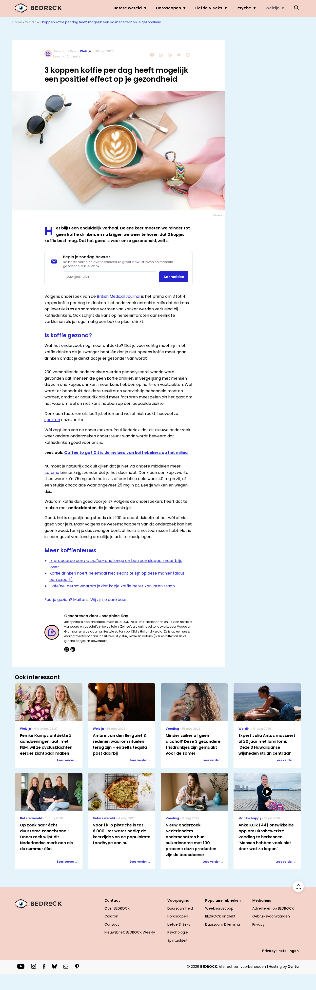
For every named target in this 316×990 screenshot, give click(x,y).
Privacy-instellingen (280, 950)
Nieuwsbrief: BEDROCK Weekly (129, 932)
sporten (52, 420)
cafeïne (51, 472)
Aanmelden (173, 276)
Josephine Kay (64, 51)
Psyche (244, 8)
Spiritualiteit (177, 940)
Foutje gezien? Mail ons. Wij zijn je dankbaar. (86, 599)
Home (17, 22)
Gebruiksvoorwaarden (271, 916)
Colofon (111, 916)
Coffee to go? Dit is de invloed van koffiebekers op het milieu (126, 452)
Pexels (217, 215)
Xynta (293, 966)
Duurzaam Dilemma (222, 924)
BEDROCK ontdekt (220, 916)
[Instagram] (66, 649)
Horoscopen (168, 8)
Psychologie (177, 932)
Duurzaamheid (180, 908)
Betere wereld (128, 8)
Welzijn (272, 8)
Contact (111, 924)
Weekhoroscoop (219, 908)
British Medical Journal (118, 296)
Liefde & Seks (208, 8)
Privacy (258, 924)
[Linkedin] (72, 649)
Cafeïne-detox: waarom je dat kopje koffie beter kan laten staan (112, 586)
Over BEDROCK (117, 908)
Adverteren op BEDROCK (273, 908)
